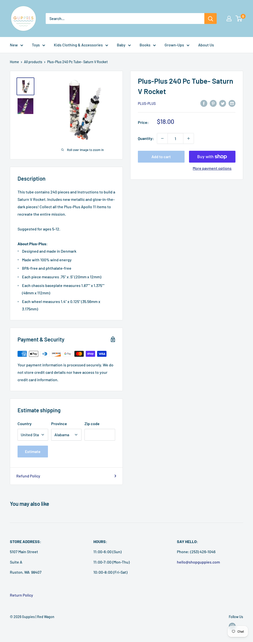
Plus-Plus (147, 103)
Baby (121, 44)
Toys (36, 44)
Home (14, 62)
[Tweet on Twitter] (222, 103)
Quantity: (146, 138)
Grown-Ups (174, 44)
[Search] (210, 18)
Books (145, 44)
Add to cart (161, 156)
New (14, 44)
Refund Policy (28, 475)
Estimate (33, 451)
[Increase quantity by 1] (188, 138)
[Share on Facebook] (203, 103)
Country (25, 423)
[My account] (229, 18)
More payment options (212, 168)
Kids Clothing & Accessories (78, 44)
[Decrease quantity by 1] (162, 138)
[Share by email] (232, 103)
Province (59, 423)
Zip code (92, 423)
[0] (239, 18)
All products (33, 62)
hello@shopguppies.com (198, 562)
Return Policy (21, 595)
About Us (206, 44)
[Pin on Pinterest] (213, 103)
